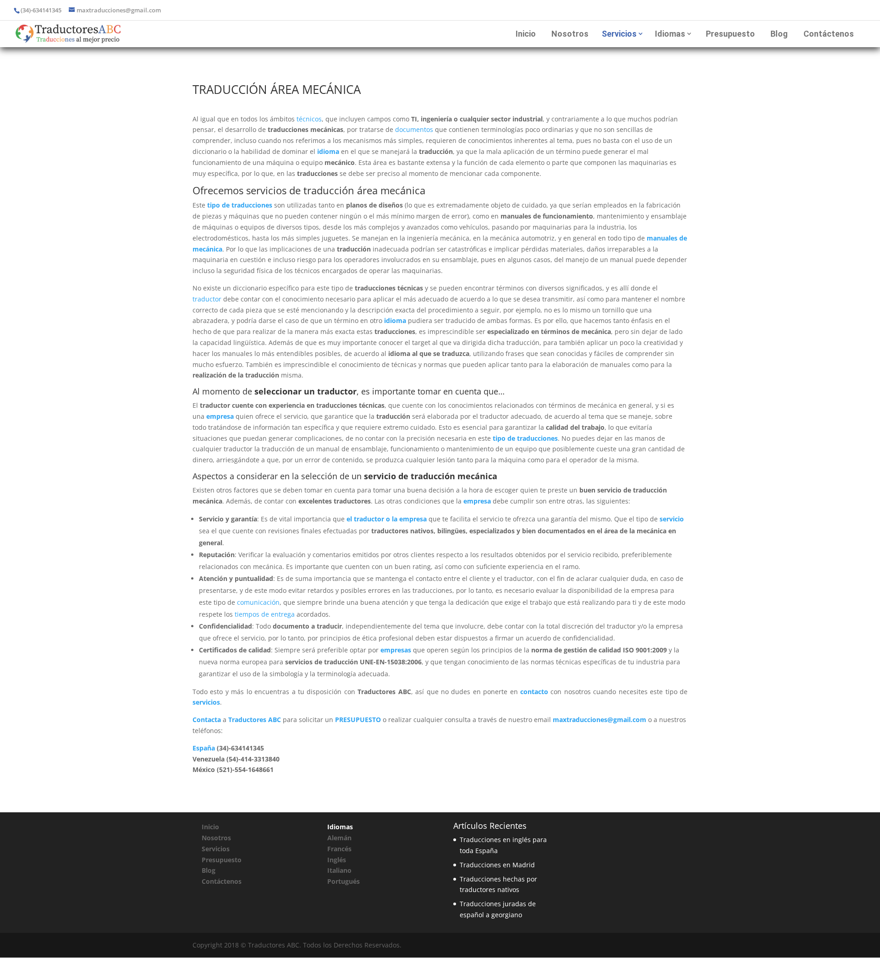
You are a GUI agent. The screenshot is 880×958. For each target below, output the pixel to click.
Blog (779, 33)
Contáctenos (828, 33)
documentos (414, 129)
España (203, 748)
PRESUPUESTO (358, 719)
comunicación (258, 602)
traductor (206, 299)
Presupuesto (730, 33)
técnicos (309, 119)
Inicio (526, 33)
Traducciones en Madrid (497, 864)
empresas (395, 650)
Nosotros (569, 33)
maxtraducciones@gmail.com (599, 719)
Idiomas (670, 33)
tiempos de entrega (265, 614)
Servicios (619, 33)
